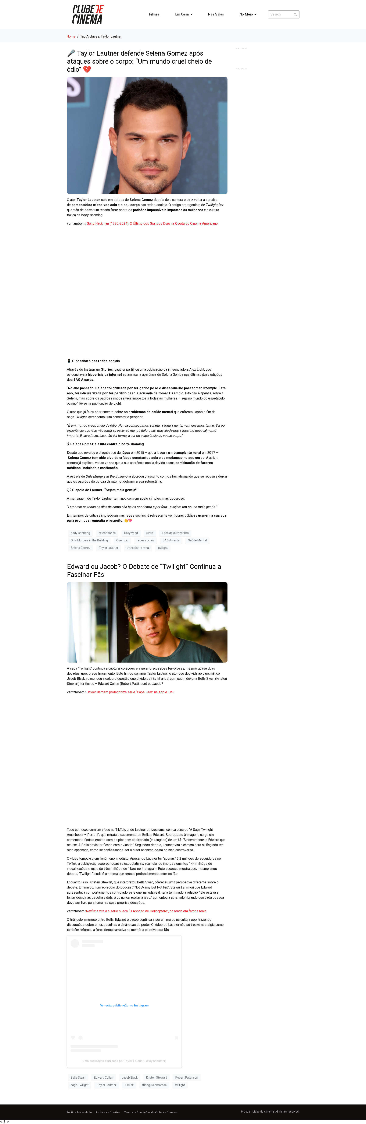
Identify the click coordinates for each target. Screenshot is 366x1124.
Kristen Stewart (156, 1077)
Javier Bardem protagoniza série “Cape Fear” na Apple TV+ (130, 692)
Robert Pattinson (186, 1077)
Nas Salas (216, 14)
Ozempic (122, 540)
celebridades (107, 533)
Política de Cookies (108, 1112)
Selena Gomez (80, 547)
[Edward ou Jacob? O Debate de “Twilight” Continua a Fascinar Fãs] (147, 622)
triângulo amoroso (154, 1085)
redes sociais (145, 540)
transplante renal (138, 547)
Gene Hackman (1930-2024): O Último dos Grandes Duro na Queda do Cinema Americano (152, 223)
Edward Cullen (103, 1077)
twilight (163, 547)
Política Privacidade (79, 1112)
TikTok (129, 1085)
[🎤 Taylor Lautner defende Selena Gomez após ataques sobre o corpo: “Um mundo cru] (147, 135)
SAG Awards (171, 540)
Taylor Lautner (108, 547)
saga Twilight (80, 1085)
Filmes (154, 14)
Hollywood (131, 533)
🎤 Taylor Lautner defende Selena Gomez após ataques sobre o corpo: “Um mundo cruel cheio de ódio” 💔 (139, 61)
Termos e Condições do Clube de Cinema (150, 1112)
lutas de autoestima (175, 533)
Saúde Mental (197, 540)
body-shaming (80, 533)
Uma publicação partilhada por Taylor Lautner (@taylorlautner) (124, 1060)
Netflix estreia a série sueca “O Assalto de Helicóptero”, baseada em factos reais (146, 911)
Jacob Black (130, 1077)
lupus (150, 533)
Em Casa (182, 14)
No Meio (246, 14)
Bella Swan (78, 1077)
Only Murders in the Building (89, 540)
